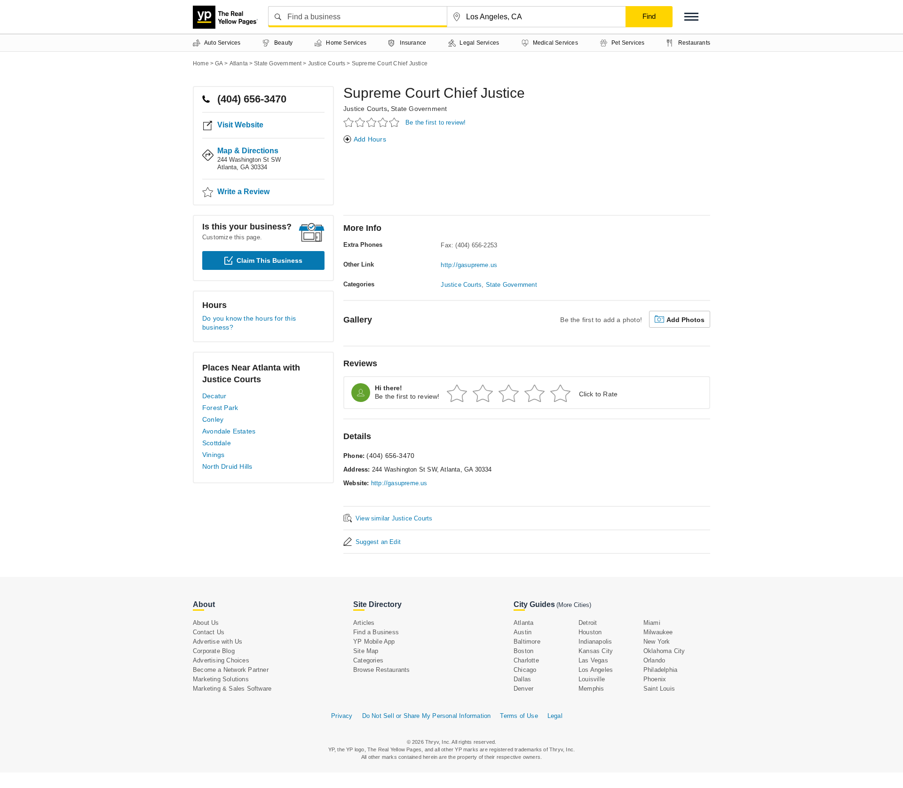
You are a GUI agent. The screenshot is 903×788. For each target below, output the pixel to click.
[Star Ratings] (372, 122)
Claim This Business (269, 260)
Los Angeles (595, 669)
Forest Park (220, 407)
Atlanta (523, 622)
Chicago (525, 669)
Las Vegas (593, 660)
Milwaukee (658, 632)
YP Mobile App (374, 641)
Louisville (591, 679)
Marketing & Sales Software (232, 688)
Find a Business (376, 632)
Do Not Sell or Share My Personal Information (426, 715)
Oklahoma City (664, 650)
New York (656, 641)
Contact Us (208, 632)
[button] (691, 17)
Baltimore (527, 641)
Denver (523, 688)
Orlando (654, 660)
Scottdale (216, 443)
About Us (206, 622)
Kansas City (595, 650)
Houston (590, 632)
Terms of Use (519, 715)
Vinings (213, 454)
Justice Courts (365, 108)
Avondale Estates (228, 431)
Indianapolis (595, 641)
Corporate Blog (214, 650)
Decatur (214, 396)
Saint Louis (659, 688)
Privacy (341, 715)
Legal (554, 715)
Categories (368, 660)
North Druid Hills (227, 466)
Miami (651, 622)
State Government (419, 108)
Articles (364, 622)
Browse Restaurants (381, 669)
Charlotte (526, 660)
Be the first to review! (435, 122)
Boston (523, 650)
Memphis (591, 688)
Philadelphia (660, 669)
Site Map (366, 650)
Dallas (522, 679)
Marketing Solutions (221, 679)
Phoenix (654, 679)
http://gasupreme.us (469, 264)
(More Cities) (573, 604)
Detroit (587, 622)
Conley (212, 419)
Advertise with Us (217, 641)
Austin (522, 632)
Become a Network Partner (231, 669)
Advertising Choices (221, 660)
